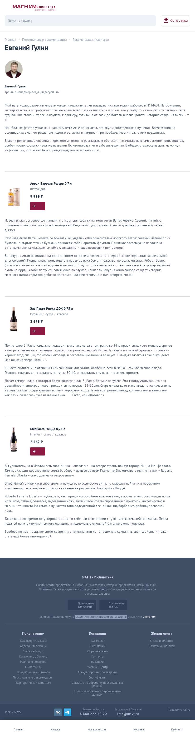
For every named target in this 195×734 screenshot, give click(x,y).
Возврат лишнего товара (33, 672)
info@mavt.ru (128, 714)
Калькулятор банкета (33, 656)
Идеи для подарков (33, 662)
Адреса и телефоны (33, 646)
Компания (97, 633)
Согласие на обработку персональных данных (97, 684)
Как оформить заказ (33, 641)
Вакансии (97, 662)
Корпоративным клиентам (33, 683)
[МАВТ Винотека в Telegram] (67, 712)
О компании (97, 646)
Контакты (97, 656)
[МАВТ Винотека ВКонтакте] (58, 712)
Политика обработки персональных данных (97, 693)
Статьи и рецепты (161, 641)
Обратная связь (97, 651)
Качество (97, 641)
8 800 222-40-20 (93, 714)
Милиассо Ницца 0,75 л (47, 429)
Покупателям (33, 633)
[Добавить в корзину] (37, 206)
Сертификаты (97, 677)
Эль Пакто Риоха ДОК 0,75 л (51, 309)
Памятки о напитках (161, 646)
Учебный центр (97, 667)
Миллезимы (33, 667)
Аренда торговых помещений (97, 672)
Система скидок (33, 651)
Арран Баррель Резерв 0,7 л (51, 184)
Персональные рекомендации (33, 677)
